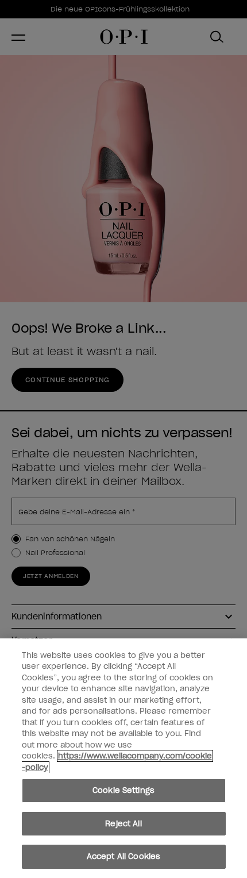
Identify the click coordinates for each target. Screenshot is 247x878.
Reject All (123, 824)
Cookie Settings (123, 790)
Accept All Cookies (123, 856)
